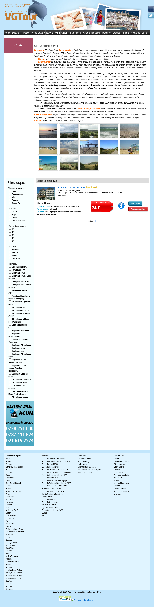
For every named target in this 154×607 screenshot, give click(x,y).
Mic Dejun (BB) (18, 272)
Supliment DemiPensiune (14, 335)
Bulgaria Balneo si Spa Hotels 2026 (56, 483)
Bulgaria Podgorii (49, 499)
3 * (13, 235)
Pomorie (9, 521)
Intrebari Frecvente (131, 32)
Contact (145, 32)
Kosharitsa (10, 496)
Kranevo (9, 499)
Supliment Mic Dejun (20, 330)
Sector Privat (17, 203)
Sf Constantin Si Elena (15, 531)
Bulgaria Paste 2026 (50, 477)
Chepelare (10, 477)
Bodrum (9, 580)
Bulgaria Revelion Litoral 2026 (54, 485)
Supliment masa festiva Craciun (17, 361)
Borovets (9, 469)
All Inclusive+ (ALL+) (20, 310)
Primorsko (10, 523)
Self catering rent (19, 266)
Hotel (14, 191)
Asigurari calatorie (91, 32)
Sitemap (117, 493)
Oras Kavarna (11, 515)
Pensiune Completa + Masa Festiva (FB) (19, 297)
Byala (8, 475)
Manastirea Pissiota (86, 472)
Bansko (9, 464)
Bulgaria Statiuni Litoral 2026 (54, 458)
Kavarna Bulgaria (85, 461)
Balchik (9, 461)
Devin (8, 480)
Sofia (8, 537)
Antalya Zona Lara (13, 578)
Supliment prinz (18, 348)
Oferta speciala (18, 220)
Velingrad (10, 558)
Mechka (9, 504)
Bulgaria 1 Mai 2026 (50, 464)
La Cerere (16, 258)
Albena (9, 458)
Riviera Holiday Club (14, 529)
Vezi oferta (135, 203)
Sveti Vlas (10, 548)
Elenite (8, 485)
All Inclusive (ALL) (19, 307)
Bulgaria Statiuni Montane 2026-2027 (57, 461)
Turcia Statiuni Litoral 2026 (53, 493)
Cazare (15, 211)
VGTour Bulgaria (84, 458)
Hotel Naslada (84, 464)
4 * (13, 238)
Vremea (116, 32)
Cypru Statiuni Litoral (50, 507)
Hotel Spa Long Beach (71, 187)
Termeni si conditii (121, 491)
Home (8, 32)
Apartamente (17, 194)
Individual (16, 249)
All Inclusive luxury (20, 397)
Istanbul (9, 586)
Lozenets (9, 502)
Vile (13, 197)
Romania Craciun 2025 (51, 488)
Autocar (15, 252)
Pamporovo (10, 518)
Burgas (9, 472)
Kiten (8, 493)
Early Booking (53, 32)
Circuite (65, 32)
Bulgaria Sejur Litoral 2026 (53, 491)
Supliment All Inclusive (21, 345)
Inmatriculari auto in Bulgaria (89, 469)
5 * (13, 241)
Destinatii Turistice (20, 32)
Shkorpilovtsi (11, 534)
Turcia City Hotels (49, 504)
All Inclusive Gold (19, 382)
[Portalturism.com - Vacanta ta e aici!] (83, 600)
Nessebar (10, 507)
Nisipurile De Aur (13, 510)
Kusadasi (9, 589)
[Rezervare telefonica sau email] (20, 445)
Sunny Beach (11, 542)
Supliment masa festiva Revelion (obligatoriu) (17, 368)
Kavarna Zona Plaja (14, 491)
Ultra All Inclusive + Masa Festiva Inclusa (18, 392)
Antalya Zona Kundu (14, 575)
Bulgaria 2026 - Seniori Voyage (54, 480)
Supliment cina (18, 351)
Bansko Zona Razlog (14, 466)
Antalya (9, 567)
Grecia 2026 (47, 496)
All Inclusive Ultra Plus (21, 379)
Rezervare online (138, 209)
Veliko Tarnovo (12, 556)
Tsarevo (9, 550)
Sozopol (9, 539)
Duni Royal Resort (13, 483)
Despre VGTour (120, 488)
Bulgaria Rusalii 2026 (51, 466)
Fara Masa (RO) (18, 269)
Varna (8, 553)
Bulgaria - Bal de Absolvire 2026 (55, 469)
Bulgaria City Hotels (50, 502)
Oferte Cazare (38, 32)
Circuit (15, 217)
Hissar (8, 488)
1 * (13, 229)
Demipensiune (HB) (20, 281)
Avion (14, 255)
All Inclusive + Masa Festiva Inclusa (18, 320)
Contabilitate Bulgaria (87, 466)
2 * (13, 232)
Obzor (8, 512)
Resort (15, 200)
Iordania (45, 515)
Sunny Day (10, 545)
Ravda (8, 526)
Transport (106, 32)
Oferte (18, 45)
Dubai (44, 512)
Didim (8, 583)
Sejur (14, 214)
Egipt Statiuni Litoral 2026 (52, 510)
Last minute (75, 32)
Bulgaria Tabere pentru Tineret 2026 (56, 472)
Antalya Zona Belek (14, 570)
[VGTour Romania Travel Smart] (26, 27)
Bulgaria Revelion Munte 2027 (54, 475)
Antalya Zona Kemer (14, 572)
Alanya (8, 564)
